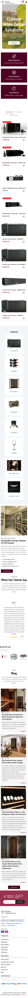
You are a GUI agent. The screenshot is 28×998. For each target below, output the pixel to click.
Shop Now (14, 43)
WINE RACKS (14, 371)
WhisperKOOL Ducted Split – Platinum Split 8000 (14, 162)
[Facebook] (2, 932)
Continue (23, 731)
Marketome (24, 994)
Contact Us (4, 969)
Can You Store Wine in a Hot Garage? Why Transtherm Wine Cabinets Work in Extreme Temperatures (12, 865)
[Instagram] (6, 932)
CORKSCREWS (14, 412)
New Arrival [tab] (9, 112)
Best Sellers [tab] (18, 112)
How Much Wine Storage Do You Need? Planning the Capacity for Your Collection (12, 717)
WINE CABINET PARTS (14, 473)
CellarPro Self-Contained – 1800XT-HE (12, 315)
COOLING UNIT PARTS (14, 496)
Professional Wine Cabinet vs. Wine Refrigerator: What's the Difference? (14, 813)
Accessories (4, 949)
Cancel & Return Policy (7, 962)
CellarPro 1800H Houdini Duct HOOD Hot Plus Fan (14, 188)
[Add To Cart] (23, 140)
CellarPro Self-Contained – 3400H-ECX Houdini (14, 290)
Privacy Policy (5, 959)
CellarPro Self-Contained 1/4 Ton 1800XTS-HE (14, 264)
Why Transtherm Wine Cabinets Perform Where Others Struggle (12, 761)
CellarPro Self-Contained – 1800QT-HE (12, 239)
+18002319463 (8, 925)
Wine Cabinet (5, 944)
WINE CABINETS (14, 391)
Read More (7, 571)
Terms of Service (5, 964)
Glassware (4, 952)
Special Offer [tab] (14, 115)
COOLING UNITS (14, 351)
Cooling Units (5, 939)
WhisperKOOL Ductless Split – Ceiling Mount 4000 (14, 213)
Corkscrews (4, 947)
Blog (2, 972)
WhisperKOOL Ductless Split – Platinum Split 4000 (14, 137)
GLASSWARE (14, 453)
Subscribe (20, 902)
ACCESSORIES (14, 432)
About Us (3, 967)
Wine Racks (4, 942)
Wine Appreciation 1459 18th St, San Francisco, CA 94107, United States (13, 920)
